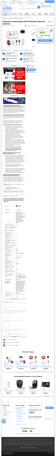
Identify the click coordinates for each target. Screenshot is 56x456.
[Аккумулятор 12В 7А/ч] (46, 384)
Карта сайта (22, 447)
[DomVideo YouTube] (33, 412)
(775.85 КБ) (12, 342)
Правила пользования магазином (30, 447)
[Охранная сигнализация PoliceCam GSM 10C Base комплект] (8, 359)
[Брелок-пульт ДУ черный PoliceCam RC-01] (21, 384)
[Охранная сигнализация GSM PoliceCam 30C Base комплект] (21, 359)
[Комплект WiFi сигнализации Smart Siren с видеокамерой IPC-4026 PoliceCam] (33, 359)
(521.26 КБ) (10, 339)
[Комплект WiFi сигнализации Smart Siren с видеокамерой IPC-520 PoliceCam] (46, 359)
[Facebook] (31, 412)
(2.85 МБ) (11, 345)
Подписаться (50, 407)
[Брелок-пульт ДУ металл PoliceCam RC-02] (33, 384)
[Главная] (2, 17)
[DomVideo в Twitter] (29, 412)
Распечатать (52, 21)
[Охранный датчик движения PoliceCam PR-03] (8, 384)
